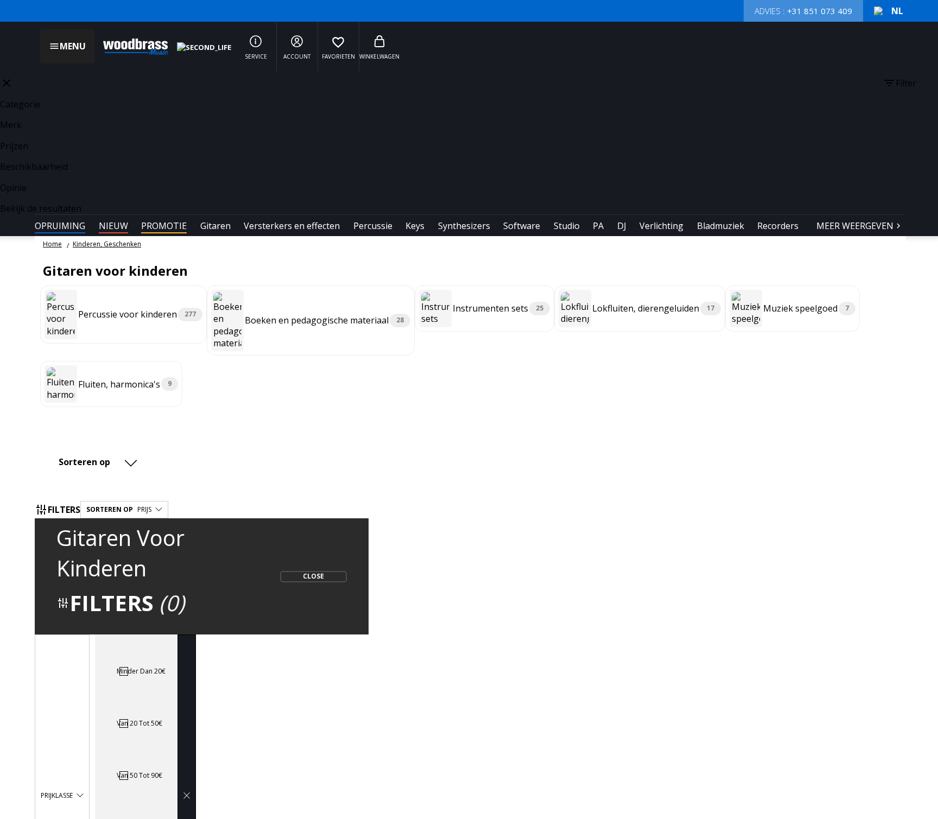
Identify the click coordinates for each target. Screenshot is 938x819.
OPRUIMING (60, 226)
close (6, 83)
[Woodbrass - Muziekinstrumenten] (130, 47)
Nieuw (113, 226)
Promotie (164, 226)
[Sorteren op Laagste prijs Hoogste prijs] (99, 462)
